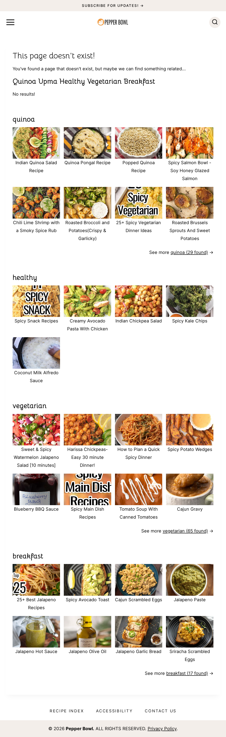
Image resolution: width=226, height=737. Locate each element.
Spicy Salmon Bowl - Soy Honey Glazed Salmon (189, 170)
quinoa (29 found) (189, 252)
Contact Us (160, 711)
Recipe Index (67, 711)
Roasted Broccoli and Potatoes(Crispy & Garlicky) (87, 230)
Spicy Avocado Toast (87, 599)
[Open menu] (10, 22)
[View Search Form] (214, 22)
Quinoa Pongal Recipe (87, 162)
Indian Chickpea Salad (138, 321)
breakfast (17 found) (187, 673)
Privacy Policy (162, 728)
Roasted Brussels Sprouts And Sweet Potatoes (190, 230)
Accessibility (114, 711)
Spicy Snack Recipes (36, 321)
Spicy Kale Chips (189, 321)
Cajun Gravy (190, 509)
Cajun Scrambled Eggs (138, 599)
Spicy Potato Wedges (190, 449)
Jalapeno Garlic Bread (138, 651)
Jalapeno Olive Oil (87, 651)
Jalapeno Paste (190, 599)
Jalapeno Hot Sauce (36, 651)
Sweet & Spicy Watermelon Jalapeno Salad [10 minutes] (36, 457)
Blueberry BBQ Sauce (36, 509)
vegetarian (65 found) (185, 531)
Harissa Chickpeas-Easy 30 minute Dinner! (87, 457)
